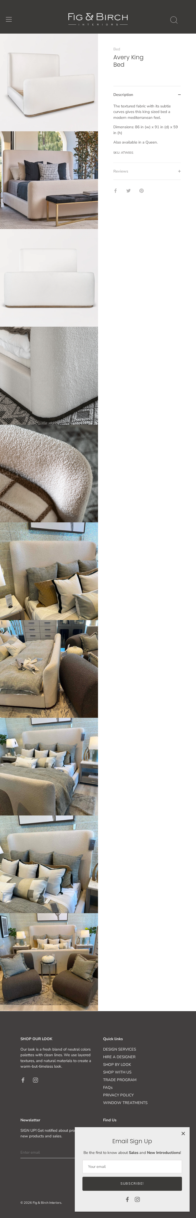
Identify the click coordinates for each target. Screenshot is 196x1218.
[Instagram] (137, 1199)
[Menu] (9, 19)
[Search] (173, 20)
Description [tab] (123, 94)
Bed (116, 49)
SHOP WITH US (117, 1072)
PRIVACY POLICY (118, 1095)
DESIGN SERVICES (119, 1049)
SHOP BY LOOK (117, 1064)
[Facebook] (127, 1199)
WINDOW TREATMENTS (125, 1102)
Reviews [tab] (120, 171)
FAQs (108, 1087)
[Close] (183, 1133)
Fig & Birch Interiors (47, 1202)
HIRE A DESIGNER (119, 1056)
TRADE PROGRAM (120, 1079)
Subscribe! (132, 1183)
